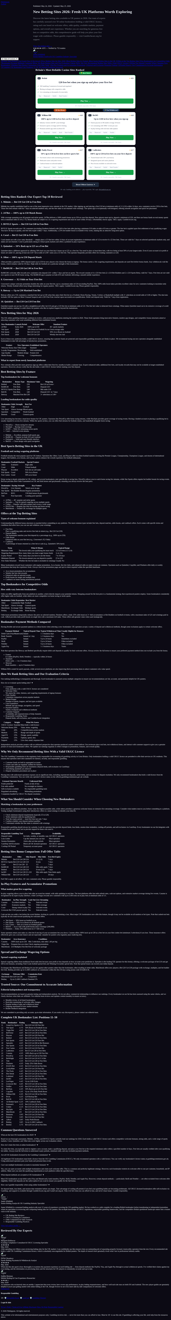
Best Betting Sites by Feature (77, 61)
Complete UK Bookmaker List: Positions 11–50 (19, 67)
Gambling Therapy (38, 1298)
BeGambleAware (11, 1298)
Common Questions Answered (51, 67)
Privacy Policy (6, 1307)
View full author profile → (10, 1226)
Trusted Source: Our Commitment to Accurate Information (140, 65)
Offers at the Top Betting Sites (127, 61)
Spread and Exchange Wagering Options (102, 65)
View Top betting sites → (42, 46)
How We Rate (42, 1307)
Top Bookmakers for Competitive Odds (155, 61)
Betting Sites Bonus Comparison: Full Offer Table (30, 65)
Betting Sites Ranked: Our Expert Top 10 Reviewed (20, 61)
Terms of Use (17, 1307)
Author (3, 4)
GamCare (24, 1298)
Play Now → (85, 101)
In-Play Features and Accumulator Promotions (67, 65)
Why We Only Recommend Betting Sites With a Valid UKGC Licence (102, 63)
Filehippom (5, 2)
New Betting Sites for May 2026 (53, 61)
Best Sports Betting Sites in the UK (102, 61)
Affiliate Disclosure (29, 1307)
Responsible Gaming (55, 1307)
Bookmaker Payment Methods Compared (16, 63)
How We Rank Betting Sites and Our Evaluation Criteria (54, 63)
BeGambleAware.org (105, 189)
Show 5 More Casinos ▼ (85, 185)
